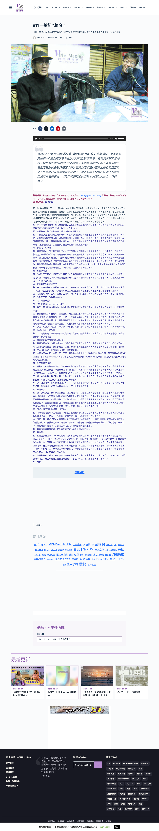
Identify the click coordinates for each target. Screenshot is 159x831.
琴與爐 (75, 559)
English (42, 544)
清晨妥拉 (118, 554)
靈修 (82, 564)
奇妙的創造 (113, 550)
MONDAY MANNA (60, 544)
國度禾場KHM (83, 549)
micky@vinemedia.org (91, 195)
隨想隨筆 (66, 7)
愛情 (71, 554)
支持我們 (133, 7)
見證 (64, 565)
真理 (88, 559)
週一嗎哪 (72, 564)
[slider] (121, 138)
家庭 (44, 554)
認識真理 (89, 7)
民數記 (108, 555)
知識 (93, 559)
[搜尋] (150, 7)
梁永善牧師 (88, 555)
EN (35, 545)
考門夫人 (104, 559)
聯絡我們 (10, 772)
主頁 (47, 7)
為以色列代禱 (62, 559)
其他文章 (40, 634)
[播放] (36, 138)
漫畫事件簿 (50, 559)
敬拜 (76, 554)
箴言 (97, 559)
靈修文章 (92, 565)
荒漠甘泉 (120, 559)
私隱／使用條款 (13, 781)
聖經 (112, 559)
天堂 (106, 550)
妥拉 (121, 549)
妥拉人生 (37, 555)
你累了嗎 (109, 545)
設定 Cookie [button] (105, 827)
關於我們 (10, 763)
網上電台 (55, 7)
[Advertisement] (79, 499)
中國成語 (77, 544)
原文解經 (68, 550)
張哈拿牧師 (62, 554)
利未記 (47, 550)
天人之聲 (99, 549)
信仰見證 (77, 7)
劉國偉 (61, 549)
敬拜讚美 (100, 7)
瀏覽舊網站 (12, 786)
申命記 (82, 559)
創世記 (54, 550)
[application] (79, 138)
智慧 (81, 555)
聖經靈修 (111, 7)
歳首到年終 (98, 554)
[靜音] (116, 138)
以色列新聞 (98, 544)
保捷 (115, 545)
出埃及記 (39, 549)
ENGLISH (142, 7)
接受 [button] (117, 827)
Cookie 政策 (11, 777)
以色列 (122, 7)
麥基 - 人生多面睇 (66, 38)
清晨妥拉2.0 (39, 559)
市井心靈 (51, 554)
